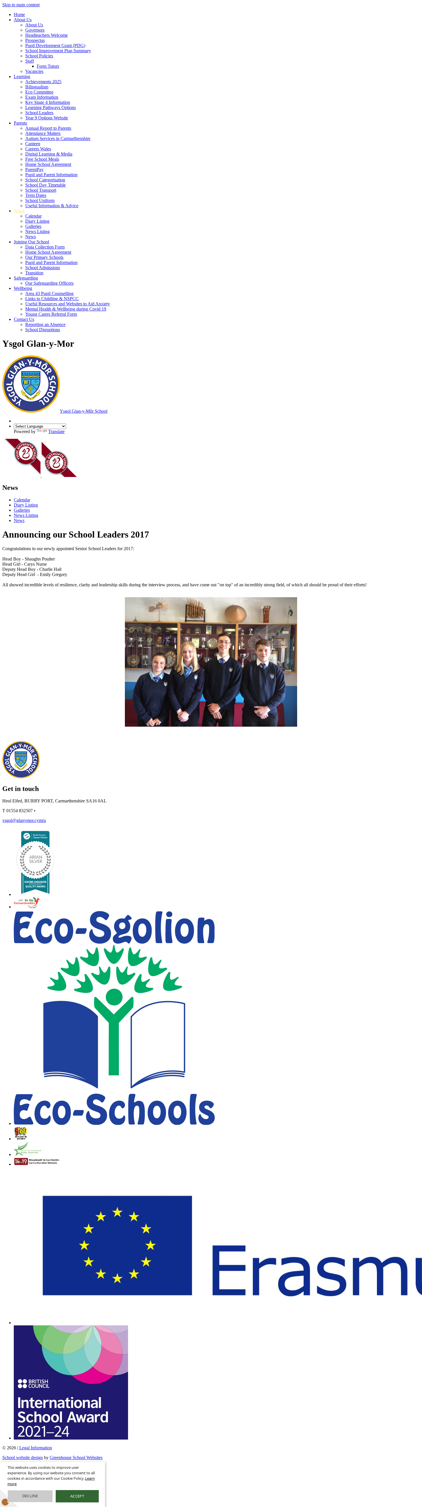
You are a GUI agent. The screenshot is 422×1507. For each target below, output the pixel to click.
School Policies (39, 55)
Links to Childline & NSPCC (52, 298)
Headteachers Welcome (46, 35)
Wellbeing (23, 288)
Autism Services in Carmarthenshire (57, 138)
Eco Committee (39, 92)
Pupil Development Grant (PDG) (55, 45)
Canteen (32, 143)
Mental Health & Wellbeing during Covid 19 (65, 309)
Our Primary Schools (44, 257)
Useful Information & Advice (51, 205)
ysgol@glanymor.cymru (24, 820)
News (19, 210)
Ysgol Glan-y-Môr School (83, 411)
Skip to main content (21, 4)
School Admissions (42, 267)
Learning (22, 76)
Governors (34, 30)
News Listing (37, 231)
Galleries (33, 226)
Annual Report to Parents (48, 128)
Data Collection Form (45, 247)
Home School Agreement (48, 164)
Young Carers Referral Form (51, 314)
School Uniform (40, 200)
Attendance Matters (43, 133)
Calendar (33, 216)
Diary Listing (37, 221)
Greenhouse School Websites (76, 1457)
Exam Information (41, 97)
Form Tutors (48, 66)
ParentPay (34, 169)
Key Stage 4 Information (47, 102)
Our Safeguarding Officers (49, 283)
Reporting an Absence (45, 324)
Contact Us (24, 319)
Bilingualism (36, 86)
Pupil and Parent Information (51, 174)
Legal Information (35, 1447)
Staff (29, 61)
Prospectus (35, 40)
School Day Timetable (45, 185)
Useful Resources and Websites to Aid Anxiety (67, 303)
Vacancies (34, 71)
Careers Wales (38, 148)
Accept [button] (77, 1496)
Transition (34, 272)
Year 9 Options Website (46, 117)
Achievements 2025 (43, 81)
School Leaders (39, 112)
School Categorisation (45, 179)
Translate (56, 431)
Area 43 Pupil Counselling (49, 293)
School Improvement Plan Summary (58, 50)
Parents (20, 123)
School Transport (40, 190)
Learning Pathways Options (50, 107)
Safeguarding (26, 278)
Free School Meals (42, 159)
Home (19, 14)
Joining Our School (31, 241)
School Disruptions (42, 329)
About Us (23, 19)
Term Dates (35, 195)
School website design (22, 1457)
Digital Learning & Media (48, 154)
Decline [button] (30, 1495)
